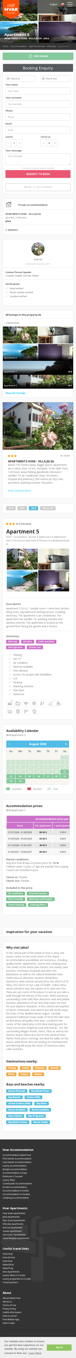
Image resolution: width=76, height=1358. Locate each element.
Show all (48, 508)
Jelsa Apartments (11, 1216)
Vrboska (39, 1068)
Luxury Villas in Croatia (14, 1275)
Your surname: (13, 97)
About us (7, 1301)
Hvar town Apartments (14, 1213)
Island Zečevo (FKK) (19, 1103)
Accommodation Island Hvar (17, 1155)
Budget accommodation (15, 1169)
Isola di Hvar (9, 1257)
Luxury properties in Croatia (17, 1278)
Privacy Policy (9, 1308)
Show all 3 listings (15, 393)
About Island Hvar (12, 1298)
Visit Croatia (9, 1323)
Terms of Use (9, 1305)
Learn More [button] (35, 1353)
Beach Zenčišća (40, 1109)
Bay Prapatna (36, 1115)
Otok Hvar (8, 1253)
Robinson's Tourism (13, 1176)
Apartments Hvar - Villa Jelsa (42, 46)
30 (11, 781)
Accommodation (19, 46)
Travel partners (10, 1282)
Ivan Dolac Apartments (14, 1234)
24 (20, 776)
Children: (46, 136)
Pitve (11, 1074)
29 (64, 776)
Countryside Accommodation (17, 1183)
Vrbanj (12, 1068)
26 (39, 776)
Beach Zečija (40, 1122)
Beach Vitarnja (16, 1090)
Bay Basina (14, 1097)
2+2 (33, 508)
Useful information (12, 1312)
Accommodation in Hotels (16, 1190)
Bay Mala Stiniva (17, 1122)
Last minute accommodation (17, 1162)
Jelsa (46, 38)
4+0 (11, 508)
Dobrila (38, 259)
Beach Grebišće (16, 1109)
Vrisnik (55, 1068)
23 (11, 776)
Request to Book (38, 174)
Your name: (11, 84)
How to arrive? (10, 1315)
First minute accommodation (17, 1158)
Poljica (24, 1074)
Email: (8, 123)
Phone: (9, 110)
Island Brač (8, 1264)
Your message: (13, 150)
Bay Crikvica (15, 1115)
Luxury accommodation (14, 1165)
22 (64, 771)
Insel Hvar (8, 1261)
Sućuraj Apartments (12, 1227)
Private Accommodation (15, 1187)
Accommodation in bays (15, 1172)
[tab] (38, 354)
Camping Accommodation (16, 1197)
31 (20, 781)
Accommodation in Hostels (16, 1194)
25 (29, 776)
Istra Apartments (11, 1271)
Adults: (9, 136)
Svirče (25, 1068)
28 (56, 776)
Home (5, 46)
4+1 (22, 508)
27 (48, 776)
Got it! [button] (59, 1347)
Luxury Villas (9, 1179)
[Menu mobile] (69, 5)
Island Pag (8, 1268)
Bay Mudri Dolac (40, 1090)
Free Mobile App (11, 1319)
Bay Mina (41, 1103)
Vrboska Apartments (13, 1223)
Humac (38, 1074)
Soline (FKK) (33, 1097)
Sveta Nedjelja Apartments (16, 1238)
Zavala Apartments (12, 1231)
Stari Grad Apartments (14, 1220)
